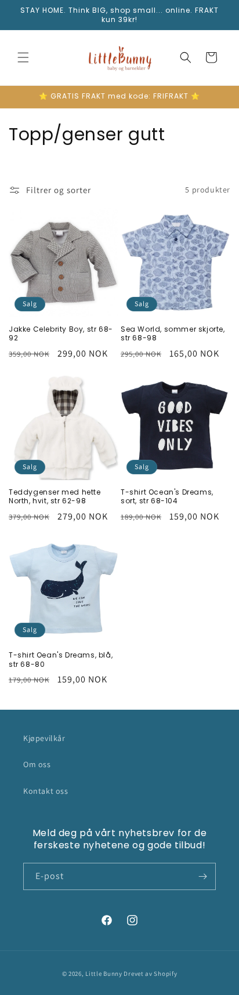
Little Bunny (103, 973)
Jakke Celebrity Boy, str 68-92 (61, 334)
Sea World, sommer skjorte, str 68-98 (173, 334)
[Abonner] (202, 876)
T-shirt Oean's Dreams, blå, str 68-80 (61, 660)
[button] (23, 57)
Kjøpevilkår (44, 738)
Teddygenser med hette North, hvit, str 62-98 (55, 497)
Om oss (37, 764)
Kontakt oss (45, 791)
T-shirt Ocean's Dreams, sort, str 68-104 (167, 497)
